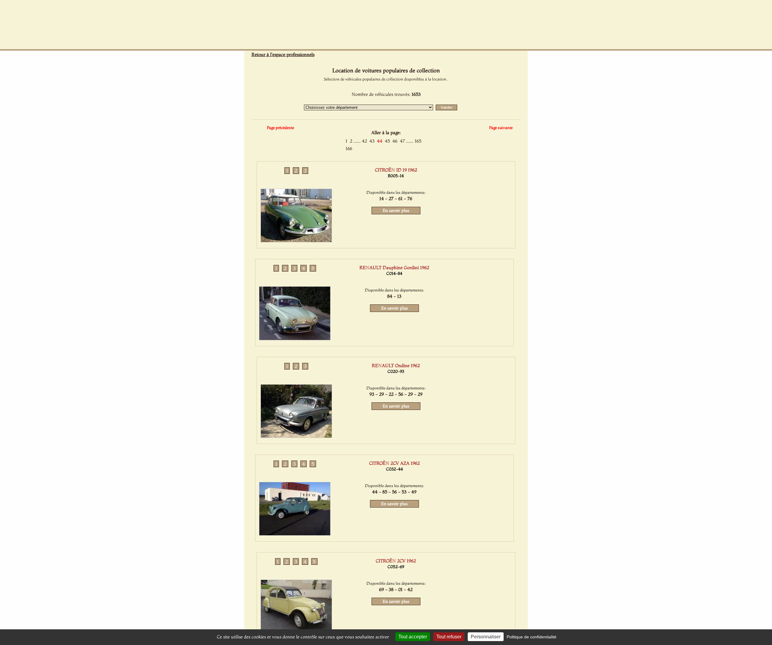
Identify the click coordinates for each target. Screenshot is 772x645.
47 (402, 141)
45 (387, 141)
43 (372, 141)
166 (348, 148)
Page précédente (280, 127)
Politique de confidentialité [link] (531, 636)
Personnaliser (486, 636)
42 (364, 141)
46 (395, 141)
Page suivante (501, 127)
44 (380, 141)
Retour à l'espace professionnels (283, 54)
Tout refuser (448, 636)
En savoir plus (396, 210)
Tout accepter (412, 636)
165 (417, 141)
